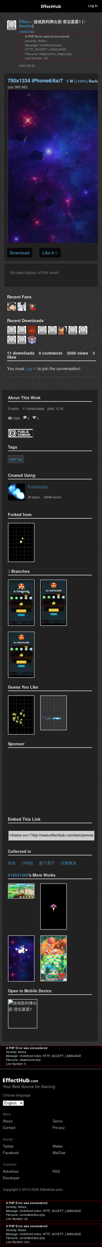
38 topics (34, 497)
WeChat (58, 1152)
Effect (24, 21)
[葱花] (53, 603)
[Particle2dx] (16, 493)
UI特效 (27, 863)
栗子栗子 (47, 863)
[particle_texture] (53, 712)
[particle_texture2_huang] (53, 906)
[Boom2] (21, 715)
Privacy (58, 1127)
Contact (9, 1127)
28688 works (52, 497)
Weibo (57, 1146)
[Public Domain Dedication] (20, 436)
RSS (56, 1171)
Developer (11, 1177)
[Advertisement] (36, 780)
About (7, 1121)
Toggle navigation (7, 5)
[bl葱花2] (21, 603)
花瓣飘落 (68, 863)
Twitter (8, 1146)
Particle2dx (38, 487)
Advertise (10, 1171)
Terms (57, 1121)
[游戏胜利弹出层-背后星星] (21, 542)
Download (19, 252)
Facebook (11, 1152)
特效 (12, 863)
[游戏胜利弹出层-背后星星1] (21, 958)
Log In (31, 368)
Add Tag (16, 459)
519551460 (26, 32)
